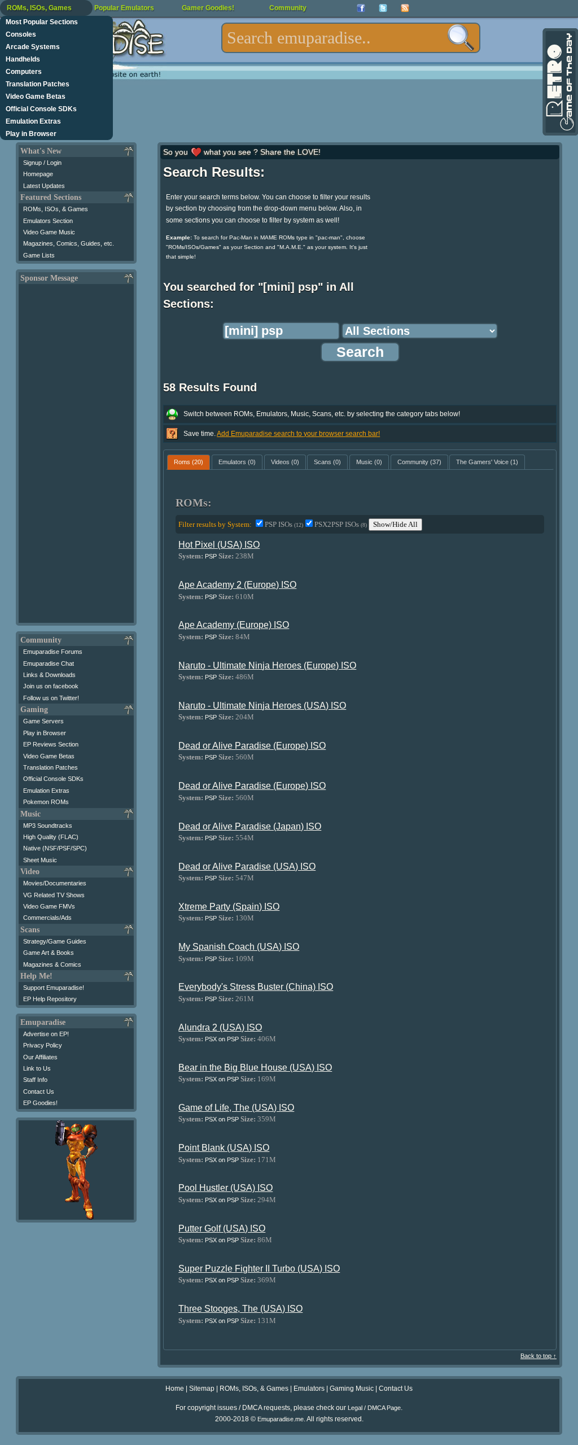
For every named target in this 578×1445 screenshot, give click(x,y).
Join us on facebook (50, 686)
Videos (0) (285, 462)
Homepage (38, 174)
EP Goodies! (40, 1102)
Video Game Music (49, 232)
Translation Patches (37, 84)
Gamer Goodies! (208, 8)
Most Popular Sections (42, 22)
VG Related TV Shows (54, 895)
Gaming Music (352, 1388)
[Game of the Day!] (559, 81)
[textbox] (350, 38)
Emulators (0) (237, 462)
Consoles (21, 34)
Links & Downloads (49, 674)
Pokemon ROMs (46, 801)
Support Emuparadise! (53, 987)
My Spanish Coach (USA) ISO (238, 946)
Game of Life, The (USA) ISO (236, 1107)
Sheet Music (40, 860)
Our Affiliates (40, 1057)
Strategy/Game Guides (54, 941)
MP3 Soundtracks (47, 825)
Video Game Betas (35, 97)
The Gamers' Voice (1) (487, 462)
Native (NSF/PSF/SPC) (55, 848)
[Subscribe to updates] (405, 8)
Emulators (309, 1388)
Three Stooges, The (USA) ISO (240, 1308)
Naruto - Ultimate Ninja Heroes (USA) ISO (262, 705)
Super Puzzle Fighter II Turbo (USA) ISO (259, 1268)
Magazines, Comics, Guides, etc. (68, 243)
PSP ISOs (284, 524)
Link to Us (37, 1068)
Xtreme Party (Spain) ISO (228, 906)
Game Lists (39, 255)
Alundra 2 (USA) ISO (220, 1027)
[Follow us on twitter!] (383, 8)
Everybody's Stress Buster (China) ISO (255, 987)
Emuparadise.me (280, 1419)
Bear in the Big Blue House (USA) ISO (255, 1067)
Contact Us (38, 1091)
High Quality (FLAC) (50, 836)
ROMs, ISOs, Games (39, 8)
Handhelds (23, 59)
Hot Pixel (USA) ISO (219, 544)
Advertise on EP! (46, 1034)
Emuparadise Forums (52, 651)
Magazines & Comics (52, 964)
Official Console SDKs (41, 109)
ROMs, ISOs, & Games (55, 209)
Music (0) (369, 462)
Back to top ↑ (538, 1355)
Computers (24, 72)
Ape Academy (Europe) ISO (233, 625)
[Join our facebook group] (361, 8)
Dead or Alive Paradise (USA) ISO (247, 866)
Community (287, 8)
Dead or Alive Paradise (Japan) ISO (249, 826)
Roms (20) (188, 462)
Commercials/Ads (47, 917)
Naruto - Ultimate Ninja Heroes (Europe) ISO (267, 665)
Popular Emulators (124, 8)
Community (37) (419, 462)
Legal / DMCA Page (374, 1407)
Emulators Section (48, 220)
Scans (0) (327, 462)
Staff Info (35, 1079)
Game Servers (43, 721)
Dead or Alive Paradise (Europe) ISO (252, 745)
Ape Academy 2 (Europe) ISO (237, 585)
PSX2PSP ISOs (340, 524)
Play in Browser (31, 134)
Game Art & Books (48, 952)
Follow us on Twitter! (51, 698)
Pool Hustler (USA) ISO (225, 1188)
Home (174, 1388)
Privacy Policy (42, 1045)
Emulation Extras (33, 121)
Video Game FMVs (49, 906)
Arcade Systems (33, 47)
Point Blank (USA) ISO (223, 1147)
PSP (211, 556)
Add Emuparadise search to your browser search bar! (298, 434)
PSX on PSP (222, 1039)
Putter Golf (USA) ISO (221, 1228)
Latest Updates (44, 185)
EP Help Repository (50, 999)
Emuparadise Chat (48, 663)
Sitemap (201, 1388)
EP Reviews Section (50, 744)
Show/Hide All (395, 524)
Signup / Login (42, 162)
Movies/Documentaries (54, 883)
